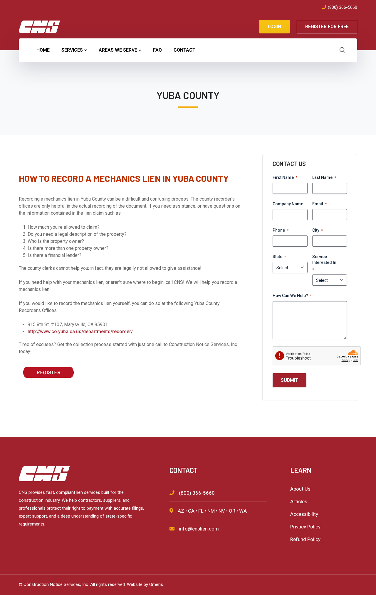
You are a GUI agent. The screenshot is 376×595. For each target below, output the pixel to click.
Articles (298, 501)
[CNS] (39, 26)
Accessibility (304, 514)
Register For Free (327, 26)
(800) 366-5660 (342, 7)
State (279, 256)
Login (274, 26)
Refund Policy (305, 539)
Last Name (324, 177)
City (317, 230)
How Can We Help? (292, 295)
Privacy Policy (305, 527)
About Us (300, 489)
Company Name (288, 203)
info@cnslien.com (199, 529)
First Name (285, 177)
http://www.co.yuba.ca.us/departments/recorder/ (80, 331)
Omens (156, 584)
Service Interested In (324, 263)
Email (319, 203)
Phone (280, 230)
